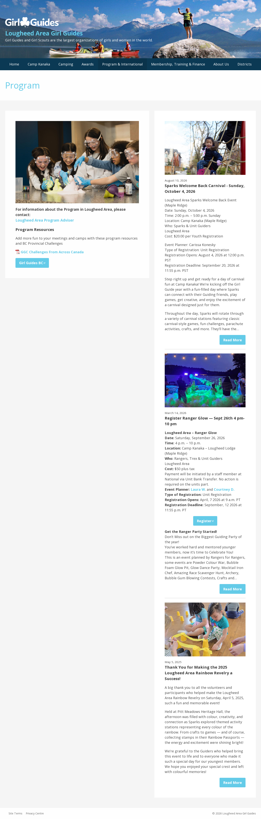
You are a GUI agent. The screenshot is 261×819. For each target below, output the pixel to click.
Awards (88, 64)
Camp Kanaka (39, 64)
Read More (232, 340)
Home (14, 64)
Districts (244, 64)
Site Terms (15, 813)
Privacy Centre (35, 813)
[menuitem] (14, 64)
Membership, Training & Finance (178, 64)
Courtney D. (224, 489)
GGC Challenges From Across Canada (52, 252)
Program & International (122, 64)
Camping (65, 64)
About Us (221, 64)
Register (204, 521)
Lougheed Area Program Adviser (44, 220)
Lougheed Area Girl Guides (44, 33)
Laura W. (198, 489)
